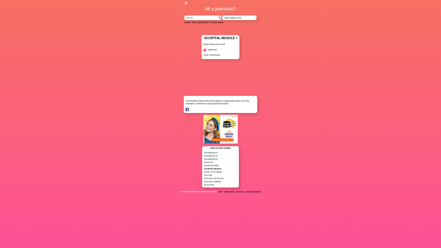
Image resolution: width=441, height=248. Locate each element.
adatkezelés (229, 191)
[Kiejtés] (237, 38)
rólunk (220, 191)
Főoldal (187, 22)
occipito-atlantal (213, 172)
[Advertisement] (220, 29)
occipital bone (211, 166)
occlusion (209, 185)
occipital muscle (217, 22)
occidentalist (211, 153)
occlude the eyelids (214, 178)
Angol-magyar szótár (200, 22)
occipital (208, 162)
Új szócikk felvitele (253, 191)
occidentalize (211, 159)
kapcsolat (240, 191)
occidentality (211, 156)
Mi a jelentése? (220, 8)
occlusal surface (212, 182)
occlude (208, 175)
